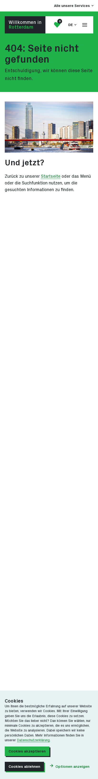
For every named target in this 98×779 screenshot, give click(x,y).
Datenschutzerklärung (33, 740)
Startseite (50, 176)
